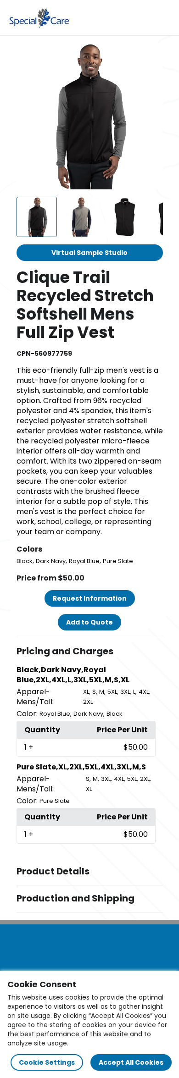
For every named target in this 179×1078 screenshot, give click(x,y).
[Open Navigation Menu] (163, 18)
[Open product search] (144, 18)
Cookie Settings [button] (47, 1062)
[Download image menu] (151, 55)
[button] (90, 651)
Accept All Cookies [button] (131, 1062)
